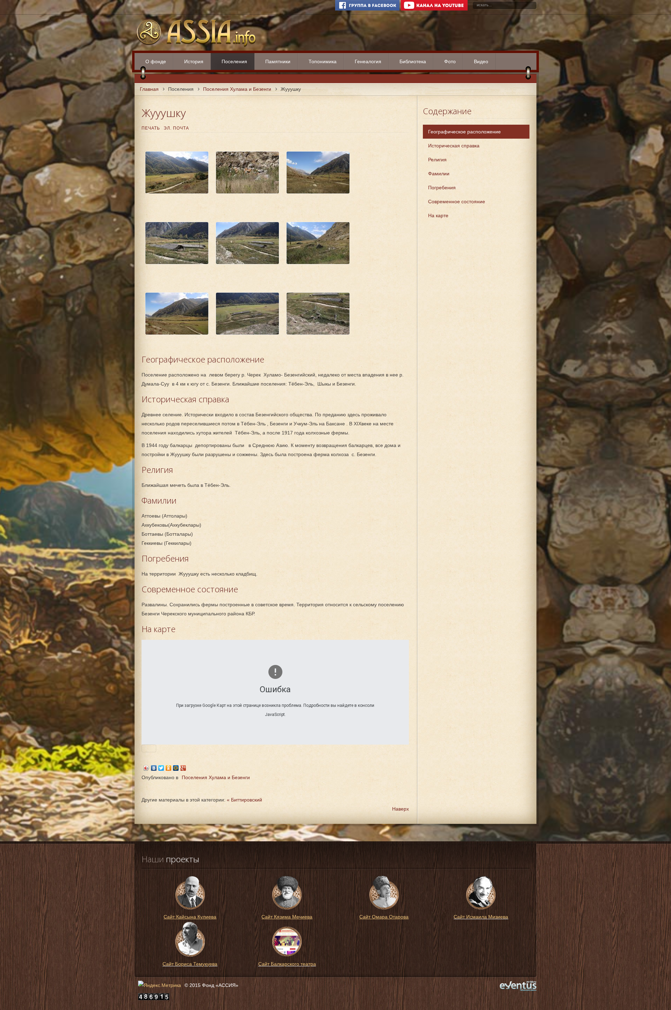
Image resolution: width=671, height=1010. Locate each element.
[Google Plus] (183, 768)
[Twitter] (161, 768)
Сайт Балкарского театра (287, 964)
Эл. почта (176, 128)
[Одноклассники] (168, 768)
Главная (149, 89)
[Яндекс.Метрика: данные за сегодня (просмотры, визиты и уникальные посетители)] (159, 985)
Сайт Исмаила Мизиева (481, 917)
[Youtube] (434, 9)
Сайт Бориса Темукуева (190, 964)
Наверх (400, 809)
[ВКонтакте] (154, 768)
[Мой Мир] (176, 768)
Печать (151, 128)
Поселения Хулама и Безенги (237, 89)
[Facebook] (367, 9)
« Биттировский (244, 800)
